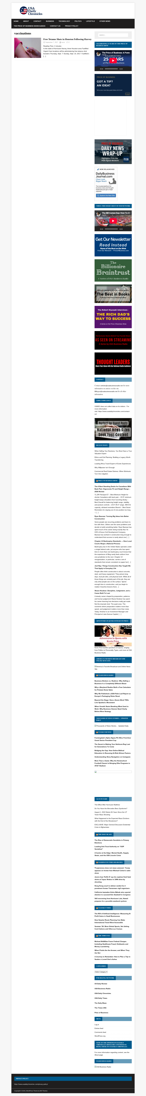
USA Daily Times (104, 908)
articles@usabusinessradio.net (112, 386)
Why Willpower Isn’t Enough (105, 467)
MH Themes (43, 1091)
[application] (113, 60)
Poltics (78, 21)
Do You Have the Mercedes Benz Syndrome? (111, 808)
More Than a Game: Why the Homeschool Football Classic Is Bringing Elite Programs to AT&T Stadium (112, 763)
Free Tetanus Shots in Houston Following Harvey (67, 39)
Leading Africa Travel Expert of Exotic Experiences (113, 464)
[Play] (97, 69)
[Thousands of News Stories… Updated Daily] (111, 726)
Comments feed (100, 1032)
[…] (44, 56)
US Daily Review (104, 732)
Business (50, 21)
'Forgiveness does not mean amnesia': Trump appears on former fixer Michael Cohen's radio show (112, 870)
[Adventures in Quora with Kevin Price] (113, 645)
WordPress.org (100, 1036)
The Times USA (104, 936)
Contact (37, 21)
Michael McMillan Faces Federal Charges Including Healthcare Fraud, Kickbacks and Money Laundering (111, 944)
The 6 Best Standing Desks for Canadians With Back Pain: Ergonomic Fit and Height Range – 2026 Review (113, 489)
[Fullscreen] (129, 69)
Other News (104, 21)
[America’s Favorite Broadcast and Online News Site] (113, 669)
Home (16, 21)
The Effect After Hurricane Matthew (107, 805)
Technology (64, 21)
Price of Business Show (107, 481)
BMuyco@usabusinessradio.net (106, 391)
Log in (97, 1024)
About (26, 21)
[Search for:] (113, 35)
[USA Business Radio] (103, 1067)
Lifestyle (90, 21)
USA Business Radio (105, 675)
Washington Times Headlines (110, 862)
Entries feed (99, 1028)
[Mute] (125, 69)
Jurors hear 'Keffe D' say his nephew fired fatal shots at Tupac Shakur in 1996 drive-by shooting (113, 879)
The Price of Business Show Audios (29, 26)
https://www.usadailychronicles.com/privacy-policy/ (31, 1084)
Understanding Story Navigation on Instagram (112, 757)
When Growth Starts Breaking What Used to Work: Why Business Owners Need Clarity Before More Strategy (112, 708)
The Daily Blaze (105, 834)
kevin (63, 42)
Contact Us (55, 26)
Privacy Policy (71, 26)
